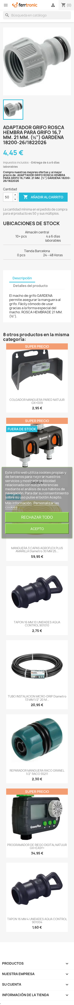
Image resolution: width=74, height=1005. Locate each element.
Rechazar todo (37, 517)
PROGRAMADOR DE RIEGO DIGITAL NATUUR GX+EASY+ (37, 846)
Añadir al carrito (43, 196)
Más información (18, 503)
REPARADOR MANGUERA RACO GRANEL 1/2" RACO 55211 (37, 772)
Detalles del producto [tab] (30, 285)
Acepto (37, 528)
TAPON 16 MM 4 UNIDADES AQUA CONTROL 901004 (37, 920)
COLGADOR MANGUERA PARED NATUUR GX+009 (37, 401)
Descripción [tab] (22, 278)
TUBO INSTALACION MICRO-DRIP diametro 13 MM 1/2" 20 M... (37, 697)
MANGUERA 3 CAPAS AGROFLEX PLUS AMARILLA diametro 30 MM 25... (37, 549)
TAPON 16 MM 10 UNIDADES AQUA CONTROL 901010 (37, 623)
